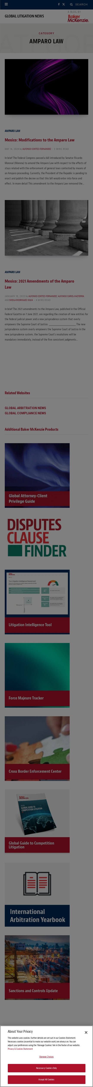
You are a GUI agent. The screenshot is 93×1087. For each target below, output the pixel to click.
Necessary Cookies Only (46, 1068)
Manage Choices (46, 1056)
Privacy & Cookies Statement (20, 1049)
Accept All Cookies (46, 1079)
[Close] (86, 1032)
